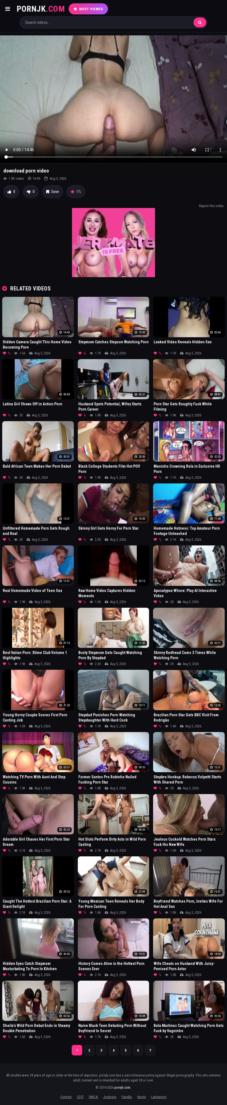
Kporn (141, 1097)
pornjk (41, 9)
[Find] (200, 22)
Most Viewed (91, 9)
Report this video (211, 206)
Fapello (127, 1097)
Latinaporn (158, 1097)
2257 (80, 1097)
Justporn (109, 1097)
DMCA (93, 1097)
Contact (66, 1097)
